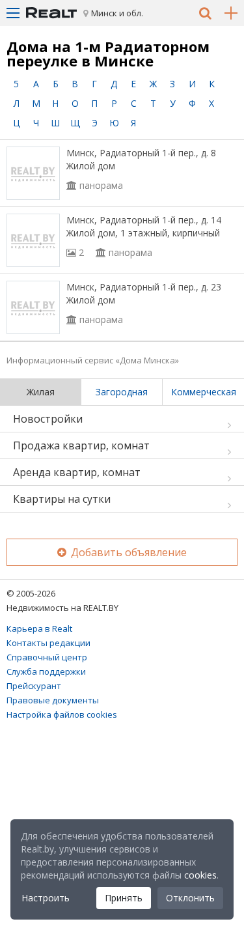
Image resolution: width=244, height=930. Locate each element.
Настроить (45, 898)
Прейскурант (34, 686)
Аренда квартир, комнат (77, 472)
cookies (200, 875)
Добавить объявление (127, 552)
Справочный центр (47, 657)
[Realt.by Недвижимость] (51, 13)
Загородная (122, 392)
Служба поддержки (46, 671)
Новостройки (48, 419)
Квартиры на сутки (62, 499)
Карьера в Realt (39, 628)
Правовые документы (53, 700)
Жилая (41, 392)
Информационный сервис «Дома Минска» (93, 360)
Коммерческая (203, 392)
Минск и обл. (117, 13)
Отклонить (190, 898)
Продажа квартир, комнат (81, 445)
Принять (123, 898)
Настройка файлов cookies (62, 714)
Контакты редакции (48, 643)
